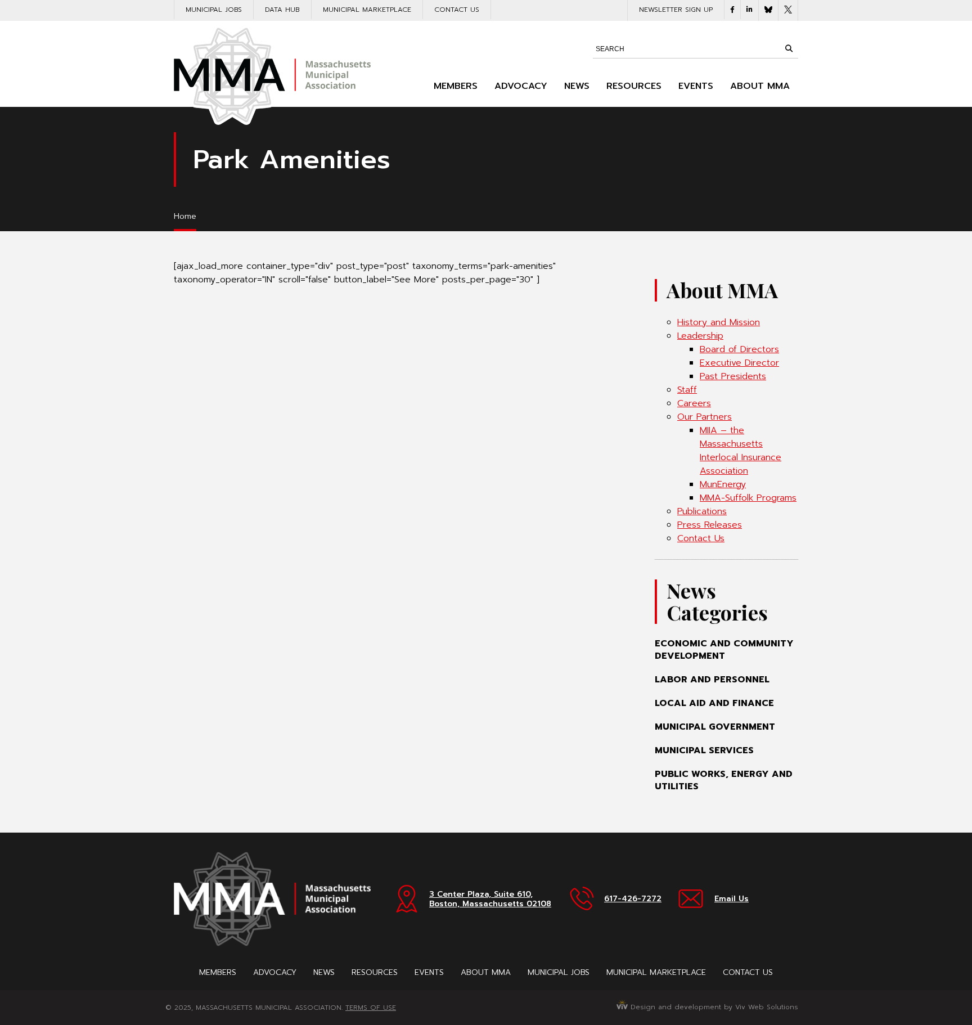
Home (185, 216)
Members (456, 86)
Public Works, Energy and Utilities (724, 780)
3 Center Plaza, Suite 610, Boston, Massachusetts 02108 (490, 899)
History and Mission (718, 322)
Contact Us (456, 10)
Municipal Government (715, 727)
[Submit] (788, 48)
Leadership (700, 336)
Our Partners (704, 417)
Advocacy (520, 86)
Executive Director (739, 363)
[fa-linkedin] (749, 9)
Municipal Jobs (214, 10)
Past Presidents (733, 376)
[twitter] (788, 10)
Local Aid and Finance (714, 703)
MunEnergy (723, 484)
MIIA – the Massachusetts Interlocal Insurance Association (740, 451)
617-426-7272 (633, 899)
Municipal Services (704, 750)
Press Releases (709, 525)
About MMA (760, 86)
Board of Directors (739, 349)
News (577, 86)
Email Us (731, 899)
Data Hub (282, 10)
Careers (694, 403)
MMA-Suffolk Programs (748, 498)
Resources (634, 86)
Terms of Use (370, 1007)
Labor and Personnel (712, 679)
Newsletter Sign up (676, 10)
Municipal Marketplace (367, 10)
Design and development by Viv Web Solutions (713, 1007)
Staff (687, 390)
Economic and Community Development (724, 650)
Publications (702, 511)
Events (695, 86)
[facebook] (732, 9)
